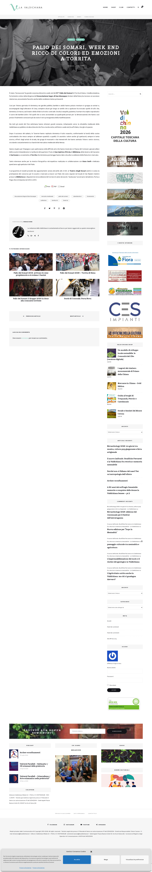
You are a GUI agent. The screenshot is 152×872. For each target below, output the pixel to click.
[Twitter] (49, 208)
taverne (65, 200)
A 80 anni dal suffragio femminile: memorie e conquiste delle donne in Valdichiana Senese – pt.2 (123, 490)
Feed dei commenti (113, 633)
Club (121, 7)
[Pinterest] (54, 208)
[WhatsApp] (59, 208)
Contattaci (92, 814)
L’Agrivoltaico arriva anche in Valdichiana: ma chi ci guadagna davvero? (121, 576)
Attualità (61, 17)
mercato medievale (47, 196)
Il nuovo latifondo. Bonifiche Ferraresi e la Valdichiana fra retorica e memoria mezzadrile (124, 461)
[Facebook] (45, 208)
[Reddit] (64, 208)
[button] (91, 852)
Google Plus (31, 235)
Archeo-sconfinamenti (117, 481)
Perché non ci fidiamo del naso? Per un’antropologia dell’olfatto (123, 472)
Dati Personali (79, 814)
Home (105, 7)
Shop (113, 7)
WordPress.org (112, 639)
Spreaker (102, 825)
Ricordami (112, 685)
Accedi (109, 621)
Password (110, 676)
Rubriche (71, 17)
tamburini (55, 200)
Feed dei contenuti (113, 627)
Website (28, 235)
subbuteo (44, 200)
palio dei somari (63, 196)
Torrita (80, 39)
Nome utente (111, 668)
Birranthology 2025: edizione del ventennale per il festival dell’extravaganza (122, 515)
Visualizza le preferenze (135, 859)
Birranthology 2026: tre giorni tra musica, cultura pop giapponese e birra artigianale (124, 449)
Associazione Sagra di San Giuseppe (25, 196)
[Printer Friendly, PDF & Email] (54, 186)
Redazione (71, 66)
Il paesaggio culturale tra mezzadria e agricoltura (124, 544)
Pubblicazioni (89, 17)
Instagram (70, 825)
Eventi (79, 17)
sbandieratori (77, 196)
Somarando (90, 196)
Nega (106, 859)
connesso (24, 338)
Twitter (34, 235)
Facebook (38, 235)
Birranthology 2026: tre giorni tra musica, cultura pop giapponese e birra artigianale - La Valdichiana (124, 507)
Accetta (77, 859)
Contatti (131, 7)
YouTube (86, 825)
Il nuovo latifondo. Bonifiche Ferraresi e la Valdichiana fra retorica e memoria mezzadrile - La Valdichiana (124, 525)
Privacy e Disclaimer (25, 868)
